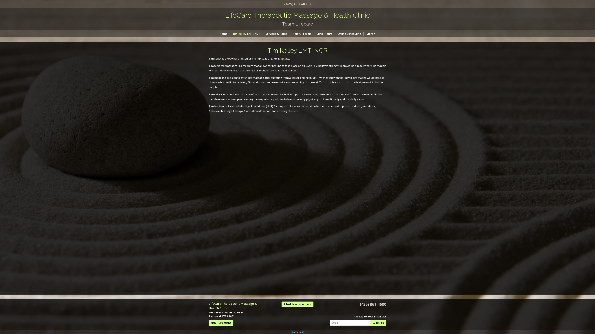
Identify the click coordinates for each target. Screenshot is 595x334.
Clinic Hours (324, 34)
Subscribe (378, 322)
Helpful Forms (301, 34)
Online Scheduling (349, 34)
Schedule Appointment (297, 304)
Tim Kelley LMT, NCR (246, 34)
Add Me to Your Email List (370, 316)
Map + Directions (221, 323)
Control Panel (297, 331)
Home (223, 34)
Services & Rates (276, 34)
